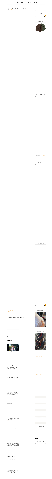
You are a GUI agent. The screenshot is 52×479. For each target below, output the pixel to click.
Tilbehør (13, 310)
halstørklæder (9, 311)
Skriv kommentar (9, 312)
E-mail (7, 332)
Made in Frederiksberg (42, 155)
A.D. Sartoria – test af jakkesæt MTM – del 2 (13, 429)
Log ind (45, 1)
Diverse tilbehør (10, 310)
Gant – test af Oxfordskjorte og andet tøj (12, 377)
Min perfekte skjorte (9, 403)
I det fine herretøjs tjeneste (10, 351)
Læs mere (8, 356)
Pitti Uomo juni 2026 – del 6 (11, 468)
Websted (7, 336)
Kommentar (8, 319)
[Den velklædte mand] (26, 2)
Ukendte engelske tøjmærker (11, 456)
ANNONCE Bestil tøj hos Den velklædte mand (12, 365)
